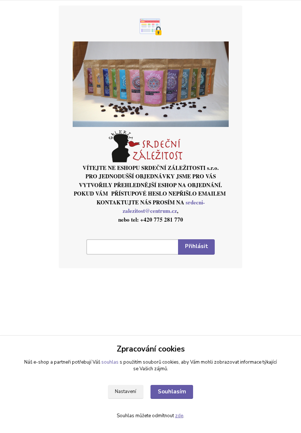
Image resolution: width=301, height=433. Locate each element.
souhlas (110, 362)
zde (179, 415)
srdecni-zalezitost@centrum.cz (164, 206)
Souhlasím (172, 391)
